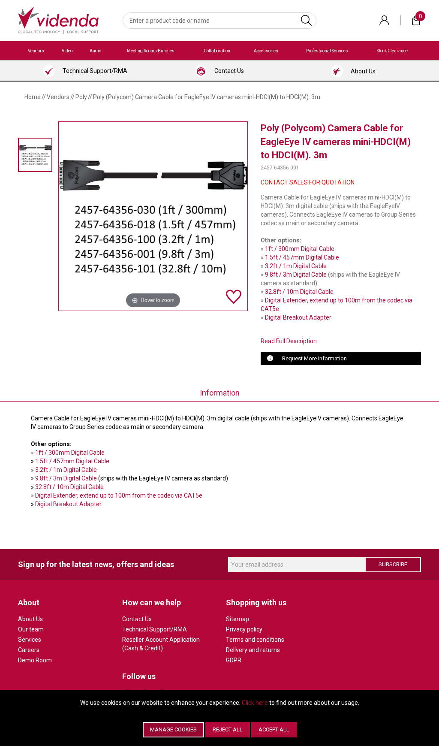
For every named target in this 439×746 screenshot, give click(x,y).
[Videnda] (58, 19)
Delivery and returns (253, 649)
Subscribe (393, 564)
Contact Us (137, 619)
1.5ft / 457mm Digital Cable (302, 257)
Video (67, 50)
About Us (30, 619)
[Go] (306, 20)
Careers (28, 649)
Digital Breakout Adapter (298, 317)
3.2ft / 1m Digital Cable (296, 266)
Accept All (274, 729)
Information (220, 392)
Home (32, 97)
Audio (95, 50)
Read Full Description (289, 341)
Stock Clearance (392, 50)
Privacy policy (244, 629)
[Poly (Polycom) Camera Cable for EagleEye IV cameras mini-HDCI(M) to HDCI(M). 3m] (35, 154)
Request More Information (314, 358)
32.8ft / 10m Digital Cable (299, 291)
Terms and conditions (255, 639)
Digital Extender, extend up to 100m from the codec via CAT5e (118, 495)
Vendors (36, 50)
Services (29, 639)
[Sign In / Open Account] (384, 20)
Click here (255, 702)
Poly (81, 97)
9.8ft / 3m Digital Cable (296, 274)
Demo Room (35, 660)
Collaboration (217, 50)
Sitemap (237, 619)
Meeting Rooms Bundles (150, 50)
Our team (31, 629)
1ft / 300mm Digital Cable (299, 248)
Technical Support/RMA (154, 629)
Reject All (228, 729)
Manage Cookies (173, 729)
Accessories (266, 50)
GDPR (233, 660)
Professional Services (327, 50)
